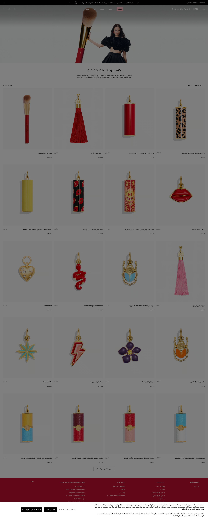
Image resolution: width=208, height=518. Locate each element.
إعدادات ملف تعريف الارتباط (67, 509)
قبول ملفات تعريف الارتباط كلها (31, 509)
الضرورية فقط (50, 509)
